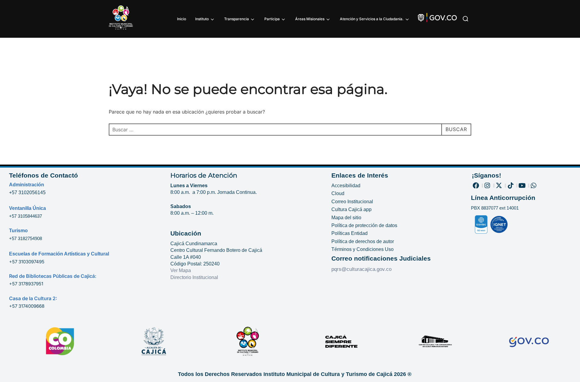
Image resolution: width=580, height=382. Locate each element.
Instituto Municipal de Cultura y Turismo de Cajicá (327, 374)
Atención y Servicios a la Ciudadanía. (372, 19)
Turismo (18, 230)
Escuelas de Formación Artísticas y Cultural (59, 253)
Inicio (181, 19)
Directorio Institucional (194, 277)
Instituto (202, 19)
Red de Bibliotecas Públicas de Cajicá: (52, 276)
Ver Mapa (180, 270)
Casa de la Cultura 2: (33, 298)
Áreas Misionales (309, 19)
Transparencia (236, 19)
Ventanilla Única (27, 208)
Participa (272, 19)
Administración (26, 184)
